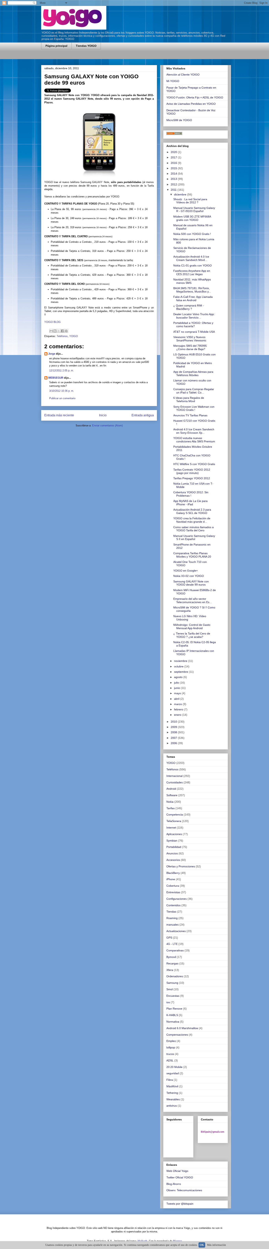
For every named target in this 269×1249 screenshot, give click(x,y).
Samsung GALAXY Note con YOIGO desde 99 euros (191, 583)
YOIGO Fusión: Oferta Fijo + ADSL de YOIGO (194, 97)
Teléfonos (62, 336)
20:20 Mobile (174, 1067)
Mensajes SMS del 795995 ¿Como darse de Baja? (190, 347)
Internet (171, 827)
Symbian (171, 840)
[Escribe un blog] (55, 331)
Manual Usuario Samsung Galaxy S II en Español (194, 537)
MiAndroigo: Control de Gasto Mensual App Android (191, 626)
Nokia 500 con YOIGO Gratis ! (192, 233)
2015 (174, 168)
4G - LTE (172, 943)
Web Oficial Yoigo (177, 1170)
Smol (169, 989)
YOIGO (73, 336)
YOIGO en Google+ (185, 570)
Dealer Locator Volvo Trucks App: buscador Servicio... (194, 316)
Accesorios (173, 859)
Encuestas (172, 995)
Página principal (56, 45)
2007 (174, 737)
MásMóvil (172, 1086)
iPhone (170, 879)
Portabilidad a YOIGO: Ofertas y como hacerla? (193, 324)
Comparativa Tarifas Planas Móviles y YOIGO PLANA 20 (192, 555)
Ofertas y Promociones (180, 866)
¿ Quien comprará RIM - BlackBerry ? (188, 307)
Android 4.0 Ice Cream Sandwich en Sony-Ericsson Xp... (193, 431)
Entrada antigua (143, 415)
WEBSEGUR (55, 377)
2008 (174, 732)
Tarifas (170, 808)
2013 (174, 178)
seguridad (172, 1073)
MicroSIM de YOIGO (179, 120)
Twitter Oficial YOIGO (179, 1177)
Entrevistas (173, 892)
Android (171, 788)
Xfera (169, 970)
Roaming (172, 918)
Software (171, 795)
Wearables (173, 1099)
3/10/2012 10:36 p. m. (61, 390)
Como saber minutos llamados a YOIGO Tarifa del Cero (193, 529)
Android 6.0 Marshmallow (182, 1028)
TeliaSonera (173, 821)
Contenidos (173, 905)
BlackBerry (173, 872)
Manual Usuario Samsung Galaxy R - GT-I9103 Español (194, 209)
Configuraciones (176, 898)
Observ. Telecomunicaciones (184, 1190)
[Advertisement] (87, 56)
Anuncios (172, 853)
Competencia (174, 814)
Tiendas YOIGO (86, 45)
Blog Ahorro (173, 1183)
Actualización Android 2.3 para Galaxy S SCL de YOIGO (192, 511)
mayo (178, 693)
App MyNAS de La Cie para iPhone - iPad (190, 502)
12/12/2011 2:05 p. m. (61, 370)
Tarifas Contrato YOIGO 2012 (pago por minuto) (191, 471)
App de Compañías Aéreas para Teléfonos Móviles (193, 373)
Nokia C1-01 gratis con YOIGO (192, 265)
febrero (179, 709)
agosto (178, 677)
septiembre (181, 671)
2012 (174, 184)
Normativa (172, 1021)
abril (177, 698)
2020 (174, 152)
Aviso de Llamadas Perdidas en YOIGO (191, 103)
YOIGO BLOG (52, 321)
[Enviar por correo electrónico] (51, 331)
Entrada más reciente (59, 415)
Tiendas (171, 911)
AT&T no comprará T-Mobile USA (194, 331)
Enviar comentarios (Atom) (107, 425)
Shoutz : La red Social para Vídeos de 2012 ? (190, 201)
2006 (174, 743)
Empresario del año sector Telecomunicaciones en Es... (192, 600)
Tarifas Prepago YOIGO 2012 (191, 478)
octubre (179, 666)
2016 (174, 162)
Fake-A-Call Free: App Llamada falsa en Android (193, 298)
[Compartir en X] (59, 331)
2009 (174, 727)
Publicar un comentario (62, 398)
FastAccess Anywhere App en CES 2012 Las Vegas (191, 272)
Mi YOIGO (172, 81)
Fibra (169, 1079)
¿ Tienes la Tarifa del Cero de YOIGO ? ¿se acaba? (191, 635)
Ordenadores (174, 976)
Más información (216, 1244)
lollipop (170, 1047)
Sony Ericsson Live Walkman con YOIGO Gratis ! (193, 408)
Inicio (103, 415)
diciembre (180, 194)
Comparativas (175, 950)
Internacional (174, 775)
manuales (172, 924)
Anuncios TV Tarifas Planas (190, 415)
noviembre (181, 660)
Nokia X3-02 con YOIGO (188, 575)
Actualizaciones (176, 931)
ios (168, 1002)
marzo (178, 704)
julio (177, 682)
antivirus (171, 1105)
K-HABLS (172, 1015)
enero (178, 714)
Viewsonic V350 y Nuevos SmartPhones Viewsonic (189, 338)
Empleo (171, 1041)
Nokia (169, 801)
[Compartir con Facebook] (62, 331)
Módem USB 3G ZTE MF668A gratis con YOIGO (192, 218)
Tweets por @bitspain (179, 1203)
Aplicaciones (174, 834)
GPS (169, 937)
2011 (174, 189)
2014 (174, 173)
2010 (174, 721)
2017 (174, 157)
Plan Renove (174, 1008)
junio (177, 687)
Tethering (172, 1092)
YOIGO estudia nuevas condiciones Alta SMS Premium (194, 439)
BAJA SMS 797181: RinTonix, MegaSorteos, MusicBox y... (192, 290)
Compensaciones (177, 1034)
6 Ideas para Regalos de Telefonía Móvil (188, 399)
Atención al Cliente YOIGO (182, 74)
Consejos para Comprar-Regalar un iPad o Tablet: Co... (193, 391)
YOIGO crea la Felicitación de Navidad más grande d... (191, 520)
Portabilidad (173, 846)
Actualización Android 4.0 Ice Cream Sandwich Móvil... (191, 258)
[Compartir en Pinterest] (66, 331)
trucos (170, 1054)
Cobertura (172, 885)
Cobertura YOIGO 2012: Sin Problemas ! (190, 494)
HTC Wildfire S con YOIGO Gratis (194, 464)
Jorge (51, 353)
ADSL (169, 1060)
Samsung (172, 982)
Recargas (172, 963)
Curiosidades (174, 782)
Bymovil (171, 956)
